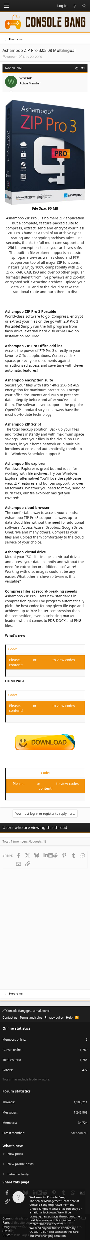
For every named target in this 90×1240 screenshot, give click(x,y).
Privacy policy (54, 1017)
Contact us (9, 1017)
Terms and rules (31, 1017)
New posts (15, 1154)
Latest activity (18, 1174)
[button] (6, 6)
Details (8, 1231)
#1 (83, 68)
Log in (27, 659)
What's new (12, 1145)
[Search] (84, 5)
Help (69, 1017)
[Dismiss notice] (81, 1193)
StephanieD (79, 1133)
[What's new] (75, 5)
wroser (11, 56)
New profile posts (21, 1164)
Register (45, 659)
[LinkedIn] (46, 855)
